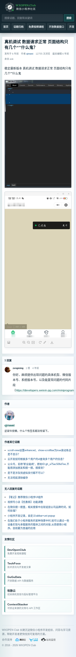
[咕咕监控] (48, 639)
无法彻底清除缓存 (18, 477)
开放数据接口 (56, 26)
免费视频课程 (36, 26)
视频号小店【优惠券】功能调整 (25, 501)
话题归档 (18, 26)
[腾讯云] (20, 639)
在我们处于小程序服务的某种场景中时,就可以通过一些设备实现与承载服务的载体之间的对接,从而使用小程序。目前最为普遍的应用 (38, 524)
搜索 (69, 18)
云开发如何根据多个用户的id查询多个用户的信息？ (36, 459)
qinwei (9, 425)
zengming (18, 368)
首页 (5, 26)
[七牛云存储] (33, 639)
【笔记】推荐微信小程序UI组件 (25, 497)
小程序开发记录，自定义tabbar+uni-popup (31, 515)
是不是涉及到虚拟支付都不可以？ (27, 472)
